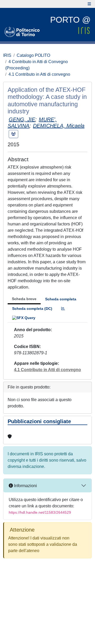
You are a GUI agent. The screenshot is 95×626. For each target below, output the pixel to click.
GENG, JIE (22, 119)
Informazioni (25, 485)
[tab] (63, 308)
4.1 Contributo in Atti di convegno (39, 74)
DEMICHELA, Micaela (58, 126)
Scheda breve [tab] (24, 299)
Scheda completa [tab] (60, 299)
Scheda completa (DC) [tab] (32, 308)
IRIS (7, 55)
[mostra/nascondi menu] (89, 4)
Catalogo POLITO (33, 55)
